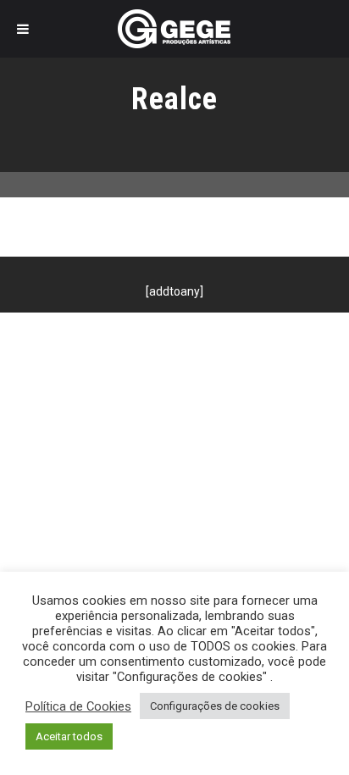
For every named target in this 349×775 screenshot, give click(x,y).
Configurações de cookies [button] (215, 706)
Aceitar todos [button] (69, 736)
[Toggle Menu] (23, 28)
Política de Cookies (78, 706)
